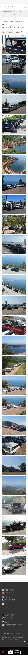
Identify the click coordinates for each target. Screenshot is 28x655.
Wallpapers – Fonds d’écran (10, 614)
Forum (5, 3)
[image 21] (14, 426)
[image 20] (14, 406)
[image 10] (14, 205)
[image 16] (14, 326)
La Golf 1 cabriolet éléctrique (10, 592)
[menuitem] (21, 7)
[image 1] (14, 45)
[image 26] (14, 526)
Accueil (5, 1)
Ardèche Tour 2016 (8, 617)
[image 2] (14, 65)
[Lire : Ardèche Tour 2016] (3, 618)
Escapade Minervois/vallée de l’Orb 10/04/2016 (13, 624)
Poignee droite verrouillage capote (9, 635)
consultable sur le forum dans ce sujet (15, 32)
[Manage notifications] (3, 652)
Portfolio (14, 1)
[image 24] (14, 486)
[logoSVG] (10, 7)
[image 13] (14, 265)
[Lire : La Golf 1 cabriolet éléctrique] (3, 593)
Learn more (17, 652)
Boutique (14, 3)
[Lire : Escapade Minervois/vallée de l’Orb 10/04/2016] (3, 625)
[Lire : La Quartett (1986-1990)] (3, 590)
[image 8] (14, 165)
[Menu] (24, 7)
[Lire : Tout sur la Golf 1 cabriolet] (3, 600)
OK (10, 652)
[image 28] (14, 566)
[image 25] (14, 506)
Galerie (9, 1)
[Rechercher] (21, 7)
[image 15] (14, 306)
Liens (19, 3)
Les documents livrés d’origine (11, 602)
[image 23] (14, 466)
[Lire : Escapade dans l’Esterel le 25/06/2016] (3, 622)
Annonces (9, 3)
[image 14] (14, 285)
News (23, 3)
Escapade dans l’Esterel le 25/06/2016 (11, 11)
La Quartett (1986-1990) (9, 589)
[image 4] (14, 105)
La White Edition (8, 596)
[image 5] (14, 125)
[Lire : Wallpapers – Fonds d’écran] (3, 615)
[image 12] (14, 245)
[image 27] (14, 546)
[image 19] (14, 386)
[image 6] (14, 145)
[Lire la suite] (23, 641)
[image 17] (14, 346)
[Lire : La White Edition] (3, 597)
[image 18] (14, 366)
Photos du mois (20, 1)
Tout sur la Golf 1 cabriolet (10, 599)
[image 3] (14, 85)
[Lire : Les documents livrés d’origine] (3, 603)
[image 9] (14, 185)
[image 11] (14, 225)
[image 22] (14, 446)
